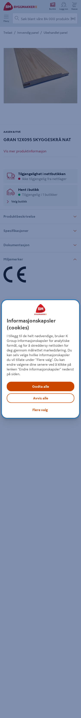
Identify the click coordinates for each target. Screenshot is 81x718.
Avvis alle (40, 398)
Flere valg (40, 410)
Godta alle (40, 386)
